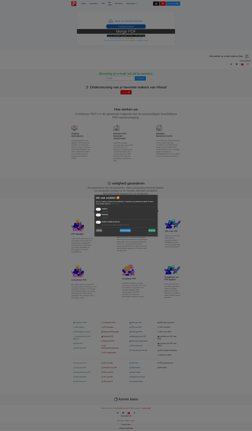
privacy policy (114, 204)
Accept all (152, 230)
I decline (99, 230)
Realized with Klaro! (150, 234)
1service (105, 211)
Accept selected (125, 230)
